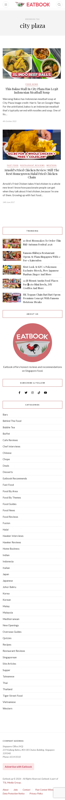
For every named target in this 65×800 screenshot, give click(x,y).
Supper (6, 670)
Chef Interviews (11, 446)
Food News (32, 84)
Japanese (8, 580)
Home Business (11, 548)
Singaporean (10, 657)
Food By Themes (12, 497)
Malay (6, 606)
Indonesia (8, 561)
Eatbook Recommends (15, 478)
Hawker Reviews (12, 542)
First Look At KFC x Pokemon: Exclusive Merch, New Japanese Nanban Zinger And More (41, 270)
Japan (6, 574)
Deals (6, 465)
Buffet (6, 433)
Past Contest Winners (45, 789)
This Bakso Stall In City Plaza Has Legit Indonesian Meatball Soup (31, 91)
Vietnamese (9, 701)
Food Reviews (10, 516)
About (5, 789)
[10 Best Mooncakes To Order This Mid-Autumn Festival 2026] (12, 243)
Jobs (16, 789)
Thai (5, 682)
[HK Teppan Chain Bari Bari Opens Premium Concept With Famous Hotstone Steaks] (12, 298)
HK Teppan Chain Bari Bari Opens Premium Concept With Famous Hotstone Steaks (41, 298)
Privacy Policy (36, 793)
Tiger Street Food (12, 695)
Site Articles (9, 663)
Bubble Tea (9, 427)
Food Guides (9, 503)
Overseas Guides (12, 631)
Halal (5, 529)
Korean (7, 599)
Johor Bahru (9, 586)
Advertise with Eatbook (18, 766)
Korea (6, 593)
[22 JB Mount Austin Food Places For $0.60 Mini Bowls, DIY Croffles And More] (12, 284)
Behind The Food (12, 420)
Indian (6, 555)
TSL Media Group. (12, 782)
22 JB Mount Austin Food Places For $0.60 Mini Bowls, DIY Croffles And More (40, 284)
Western (51, 165)
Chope (6, 459)
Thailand (7, 689)
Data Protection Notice (13, 793)
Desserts (8, 471)
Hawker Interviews (13, 535)
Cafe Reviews (10, 440)
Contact (26, 789)
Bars (5, 414)
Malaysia (8, 612)
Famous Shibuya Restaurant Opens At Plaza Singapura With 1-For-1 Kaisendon (42, 256)
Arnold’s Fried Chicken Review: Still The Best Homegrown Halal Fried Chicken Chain (31, 173)
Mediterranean (11, 618)
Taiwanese (8, 676)
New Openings (11, 625)
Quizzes (7, 638)
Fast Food (12, 165)
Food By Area (10, 491)
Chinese (7, 452)
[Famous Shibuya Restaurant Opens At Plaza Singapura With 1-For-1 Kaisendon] (12, 256)
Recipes (7, 644)
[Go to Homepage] (32, 4)
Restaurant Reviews (32, 165)
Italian (6, 567)
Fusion (6, 523)
